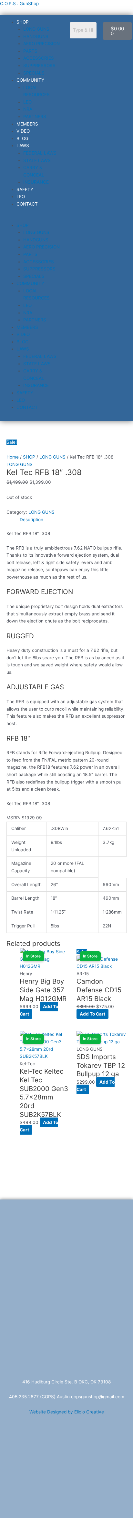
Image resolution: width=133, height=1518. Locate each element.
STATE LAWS (37, 160)
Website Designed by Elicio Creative (66, 1411)
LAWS (22, 145)
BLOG (22, 138)
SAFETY (24, 189)
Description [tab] (31, 519)
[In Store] (102, 962)
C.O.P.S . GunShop (19, 3)
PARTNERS (34, 116)
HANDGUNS (35, 36)
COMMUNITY (30, 80)
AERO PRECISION (41, 43)
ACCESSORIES (38, 58)
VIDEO (23, 131)
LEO (27, 102)
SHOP (22, 22)
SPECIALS (34, 73)
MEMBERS (27, 123)
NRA (27, 109)
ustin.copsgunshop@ (81, 1396)
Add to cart (92, 1014)
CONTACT (27, 204)
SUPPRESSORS (39, 65)
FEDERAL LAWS (39, 153)
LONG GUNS (36, 29)
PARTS (30, 51)
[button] (33, 218)
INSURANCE (36, 182)
